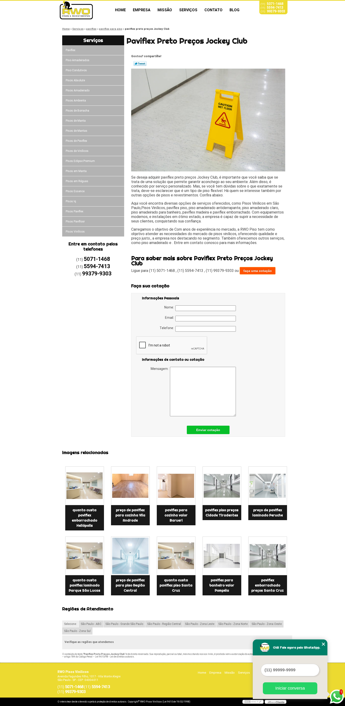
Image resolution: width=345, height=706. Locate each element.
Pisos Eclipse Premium (80, 161)
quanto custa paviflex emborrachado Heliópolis (84, 518)
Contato (213, 10)
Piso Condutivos (76, 70)
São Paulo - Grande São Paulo (124, 624)
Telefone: (167, 328)
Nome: (169, 307)
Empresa (141, 10)
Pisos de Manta (76, 120)
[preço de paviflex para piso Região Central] (130, 556)
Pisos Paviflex (74, 211)
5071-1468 (275, 4)
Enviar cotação (208, 430)
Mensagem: (160, 369)
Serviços (188, 10)
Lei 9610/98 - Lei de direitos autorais (114, 656)
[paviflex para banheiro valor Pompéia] (222, 556)
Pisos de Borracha (77, 110)
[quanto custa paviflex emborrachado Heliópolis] (84, 485)
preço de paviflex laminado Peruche (267, 512)
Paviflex (70, 50)
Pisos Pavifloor (75, 221)
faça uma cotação (257, 271)
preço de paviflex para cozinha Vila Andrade (130, 515)
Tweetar (140, 63)
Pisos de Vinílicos (77, 151)
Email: (170, 317)
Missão (164, 10)
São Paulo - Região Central (164, 624)
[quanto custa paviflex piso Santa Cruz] (176, 556)
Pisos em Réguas (77, 181)
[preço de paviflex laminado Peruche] (267, 485)
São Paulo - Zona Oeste (267, 624)
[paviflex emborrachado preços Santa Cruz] (267, 556)
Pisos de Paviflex (76, 141)
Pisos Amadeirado (77, 90)
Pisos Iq (71, 201)
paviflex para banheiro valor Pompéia (221, 585)
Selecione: (70, 624)
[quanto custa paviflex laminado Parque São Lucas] (84, 556)
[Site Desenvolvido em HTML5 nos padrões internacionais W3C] (253, 702)
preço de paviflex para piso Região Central (130, 585)
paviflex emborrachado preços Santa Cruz (267, 585)
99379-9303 (276, 11)
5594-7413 (275, 7)
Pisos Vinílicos (75, 231)
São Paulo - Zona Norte (233, 624)
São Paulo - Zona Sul (77, 631)
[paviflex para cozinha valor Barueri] (176, 485)
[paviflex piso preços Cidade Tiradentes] (222, 485)
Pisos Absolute (75, 80)
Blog (234, 10)
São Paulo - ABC (91, 624)
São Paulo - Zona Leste (199, 624)
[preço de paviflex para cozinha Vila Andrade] (130, 485)
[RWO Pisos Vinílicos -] (84, 10)
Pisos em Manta (76, 171)
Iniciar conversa (290, 688)
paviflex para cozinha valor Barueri (176, 515)
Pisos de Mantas (76, 130)
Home (120, 10)
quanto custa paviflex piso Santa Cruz (176, 585)
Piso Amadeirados (77, 60)
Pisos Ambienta (76, 100)
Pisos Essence (75, 191)
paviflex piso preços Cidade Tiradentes (221, 512)
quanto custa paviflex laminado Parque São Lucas (84, 585)
